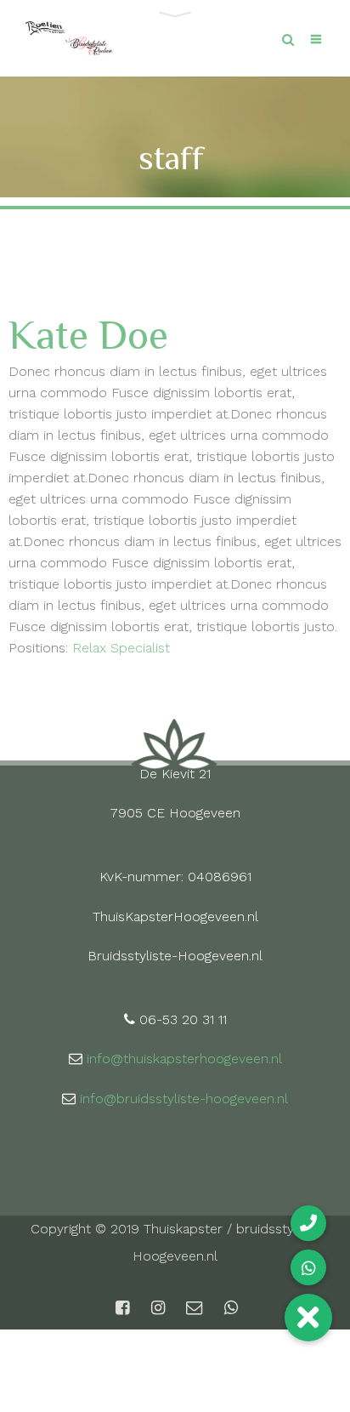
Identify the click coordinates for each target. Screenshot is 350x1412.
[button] (308, 1317)
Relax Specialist (121, 648)
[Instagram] (158, 1308)
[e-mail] (194, 1308)
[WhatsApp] (229, 1308)
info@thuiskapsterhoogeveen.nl (184, 1058)
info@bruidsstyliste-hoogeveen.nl (184, 1098)
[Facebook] (122, 1308)
